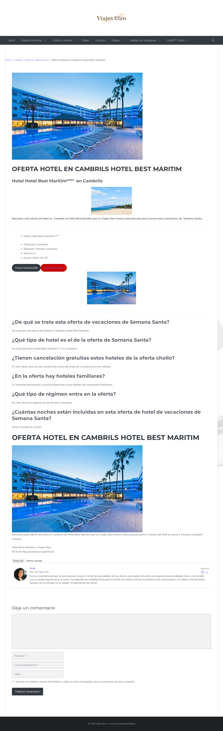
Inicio (12, 40)
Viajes (85, 40)
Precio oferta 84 (54, 267)
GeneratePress (127, 723)
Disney (115, 40)
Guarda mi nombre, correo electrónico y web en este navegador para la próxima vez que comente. (75, 681)
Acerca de (18, 561)
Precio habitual (26, 267)
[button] (213, 40)
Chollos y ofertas (62, 40)
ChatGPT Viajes (175, 40)
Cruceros (100, 40)
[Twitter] (207, 572)
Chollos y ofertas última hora (31, 60)
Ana (32, 568)
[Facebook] (203, 572)
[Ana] (20, 574)
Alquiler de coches (31, 40)
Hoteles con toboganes (143, 40)
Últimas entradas (34, 561)
